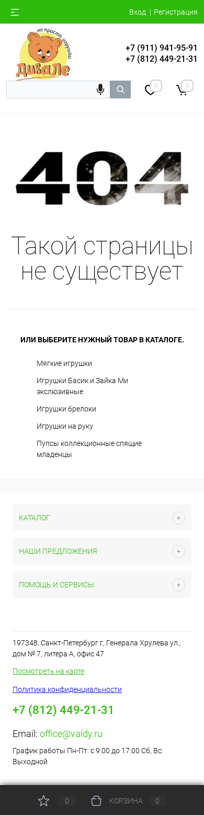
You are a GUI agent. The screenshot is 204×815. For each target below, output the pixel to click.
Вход (137, 12)
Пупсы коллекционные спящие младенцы (89, 449)
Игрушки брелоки (66, 409)
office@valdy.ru (71, 733)
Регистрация (176, 12)
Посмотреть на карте (48, 671)
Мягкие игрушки (64, 363)
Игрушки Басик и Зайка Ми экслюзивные (82, 386)
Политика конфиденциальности (67, 689)
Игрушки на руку (65, 426)
